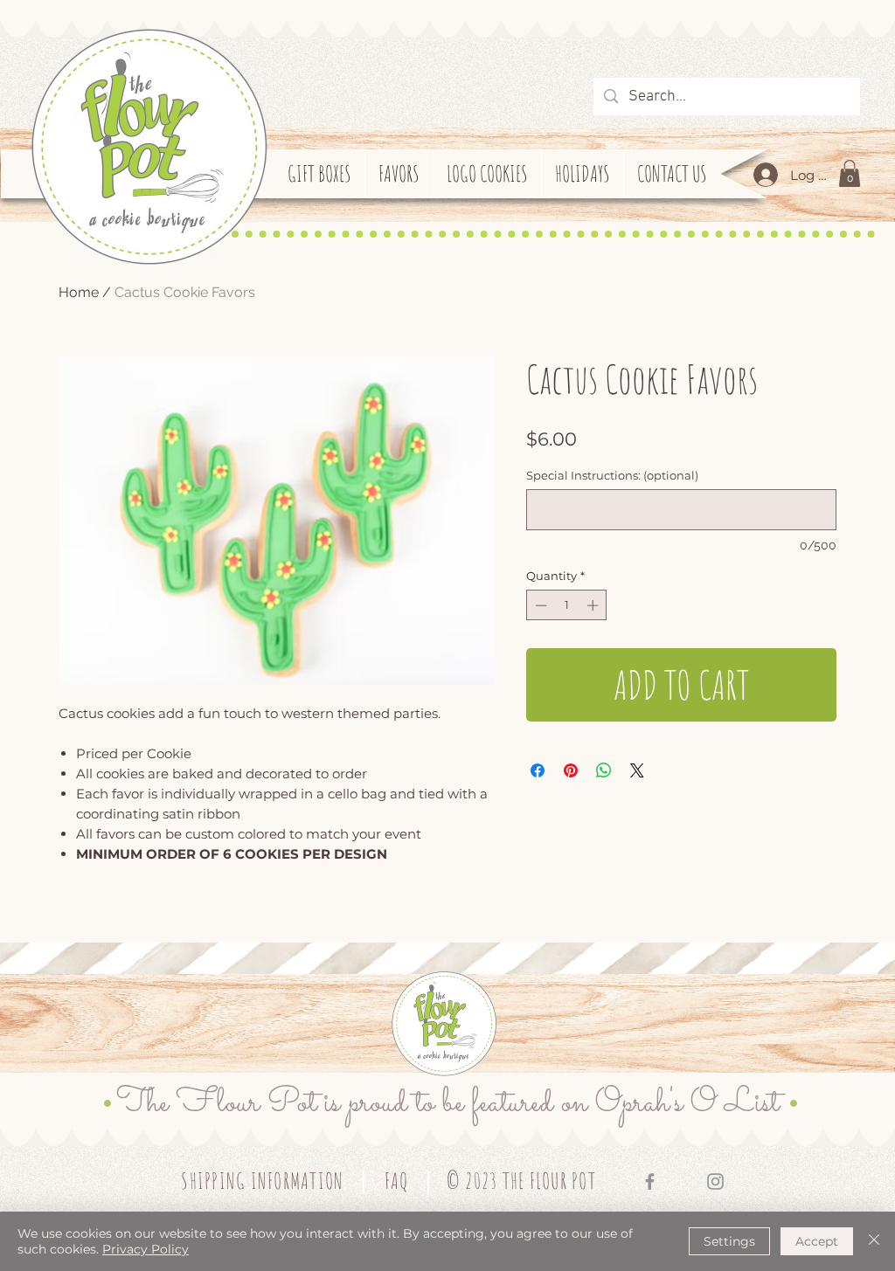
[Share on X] (637, 770)
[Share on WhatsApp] (603, 770)
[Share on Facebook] (537, 770)
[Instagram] (715, 1181)
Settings (729, 1241)
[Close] (874, 1241)
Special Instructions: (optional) (612, 475)
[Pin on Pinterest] (570, 770)
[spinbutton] (567, 605)
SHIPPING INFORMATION (262, 1180)
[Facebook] (650, 1181)
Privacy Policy (145, 1249)
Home (79, 292)
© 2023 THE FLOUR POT (521, 1180)
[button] (849, 173)
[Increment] (594, 605)
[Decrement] (539, 605)
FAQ (397, 1180)
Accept (816, 1241)
